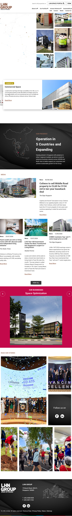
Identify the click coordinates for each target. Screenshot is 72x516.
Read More (8, 100)
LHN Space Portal (56, 3)
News (41, 180)
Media (61, 10)
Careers (56, 10)
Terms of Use (27, 511)
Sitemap (49, 511)
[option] (36, 317)
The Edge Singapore (46, 195)
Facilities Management (36, 293)
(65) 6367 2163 (29, 500)
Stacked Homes (29, 251)
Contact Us (68, 10)
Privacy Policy (36, 511)
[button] (63, 95)
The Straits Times (5, 249)
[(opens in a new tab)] (18, 197)
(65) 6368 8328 (29, 498)
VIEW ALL (36, 283)
